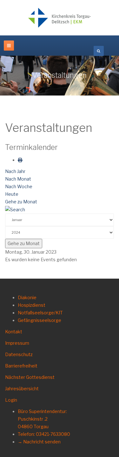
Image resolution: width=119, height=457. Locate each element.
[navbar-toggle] (9, 45)
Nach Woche (18, 186)
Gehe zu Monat (21, 201)
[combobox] (99, 51)
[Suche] (15, 209)
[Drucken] (20, 160)
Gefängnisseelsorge (39, 320)
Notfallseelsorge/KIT (40, 312)
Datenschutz (19, 354)
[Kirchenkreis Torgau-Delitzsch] (59, 18)
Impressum (17, 343)
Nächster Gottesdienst (30, 377)
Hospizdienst (31, 305)
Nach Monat (18, 179)
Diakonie (27, 297)
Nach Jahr (15, 171)
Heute (11, 194)
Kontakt (13, 331)
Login (11, 400)
